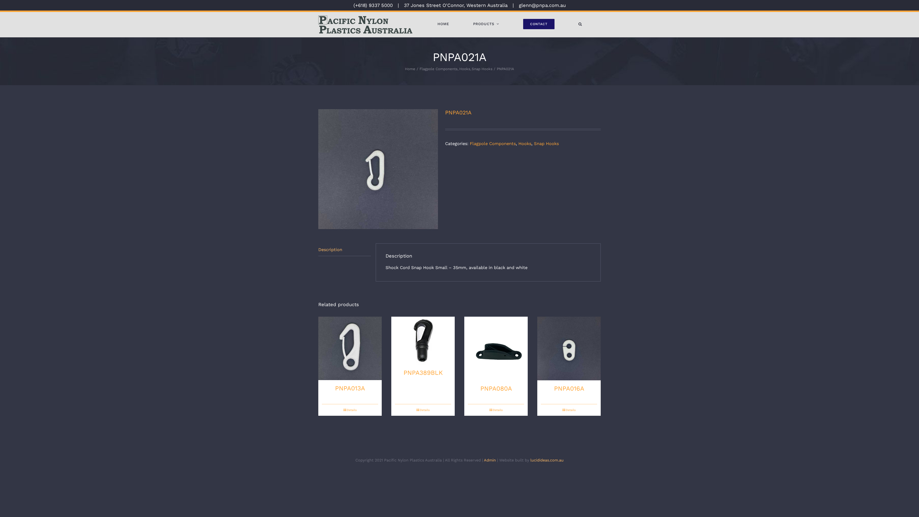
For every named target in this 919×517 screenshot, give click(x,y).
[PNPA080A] (496, 348)
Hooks (524, 143)
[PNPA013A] (350, 348)
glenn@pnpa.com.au (542, 5)
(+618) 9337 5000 (373, 5)
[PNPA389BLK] (423, 341)
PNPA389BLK (423, 372)
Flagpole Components (493, 143)
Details (352, 410)
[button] (580, 24)
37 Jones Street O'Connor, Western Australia (456, 5)
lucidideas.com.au (547, 460)
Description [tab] (330, 249)
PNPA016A (569, 388)
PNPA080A (496, 388)
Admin (490, 460)
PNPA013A (350, 388)
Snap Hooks (546, 143)
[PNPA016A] (569, 348)
